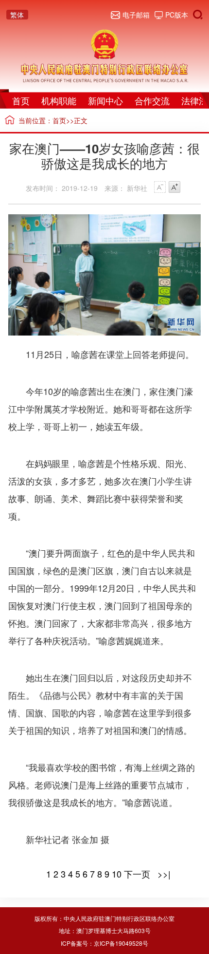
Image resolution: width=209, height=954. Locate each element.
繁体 (17, 14)
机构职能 (58, 100)
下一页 (137, 873)
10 (117, 873)
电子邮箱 (136, 14)
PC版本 (176, 14)
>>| (163, 873)
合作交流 (152, 100)
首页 (21, 100)
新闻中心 (105, 100)
